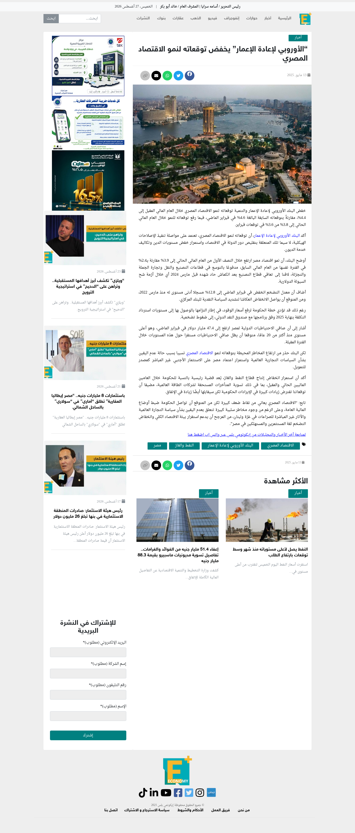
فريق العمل (220, 810)
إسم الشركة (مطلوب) (108, 664)
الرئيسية (284, 18)
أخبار (267, 18)
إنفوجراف (231, 18)
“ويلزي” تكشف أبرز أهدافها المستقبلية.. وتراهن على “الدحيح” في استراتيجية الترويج (88, 286)
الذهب (196, 18)
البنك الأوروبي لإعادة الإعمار (277, 235)
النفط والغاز (184, 445)
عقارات (178, 18)
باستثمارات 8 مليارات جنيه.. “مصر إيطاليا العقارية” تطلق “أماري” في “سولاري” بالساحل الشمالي (88, 401)
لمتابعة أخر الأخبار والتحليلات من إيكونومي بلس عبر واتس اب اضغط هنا (247, 434)
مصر (157, 445)
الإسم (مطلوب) (113, 706)
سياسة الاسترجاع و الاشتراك (147, 810)
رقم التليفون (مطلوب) (107, 685)
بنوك (161, 18)
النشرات (143, 18)
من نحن (244, 810)
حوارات (251, 18)
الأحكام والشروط (190, 810)
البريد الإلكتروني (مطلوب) (104, 643)
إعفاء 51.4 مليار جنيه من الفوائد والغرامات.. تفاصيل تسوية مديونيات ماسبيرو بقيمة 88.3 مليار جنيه (178, 555)
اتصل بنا (111, 810)
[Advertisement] (221, 641)
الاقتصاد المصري (199, 353)
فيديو (212, 18)
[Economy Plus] (305, 18)
